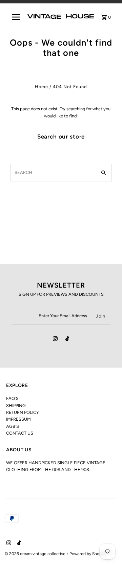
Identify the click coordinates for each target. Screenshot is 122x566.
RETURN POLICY (22, 412)
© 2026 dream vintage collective (35, 553)
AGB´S (12, 426)
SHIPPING (16, 405)
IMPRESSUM (18, 419)
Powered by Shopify (87, 553)
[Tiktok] (67, 339)
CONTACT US (19, 433)
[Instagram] (55, 339)
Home (41, 86)
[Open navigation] (16, 17)
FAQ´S (12, 398)
